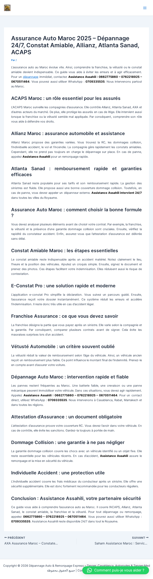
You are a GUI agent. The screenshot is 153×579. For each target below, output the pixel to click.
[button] (115, 570)
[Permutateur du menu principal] (145, 8)
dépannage (30, 77)
